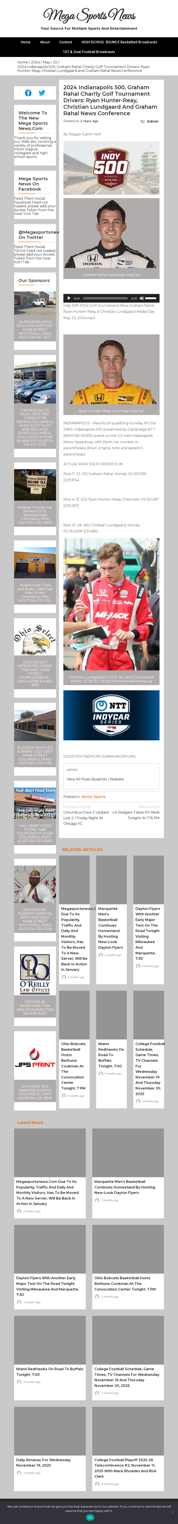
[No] (172, 1512)
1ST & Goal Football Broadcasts (89, 52)
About (45, 42)
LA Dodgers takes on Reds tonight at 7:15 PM (136, 812)
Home (26, 42)
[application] (111, 298)
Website (117, 779)
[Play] (69, 298)
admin (152, 121)
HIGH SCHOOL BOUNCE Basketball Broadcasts (119, 42)
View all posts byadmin (87, 779)
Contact (65, 42)
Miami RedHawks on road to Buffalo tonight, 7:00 (111, 1055)
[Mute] (142, 298)
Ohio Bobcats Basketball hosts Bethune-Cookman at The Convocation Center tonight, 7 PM (73, 1066)
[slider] (151, 298)
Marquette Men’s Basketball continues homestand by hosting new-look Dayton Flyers (124, 1187)
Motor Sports (94, 797)
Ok (90, 1517)
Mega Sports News (89, 16)
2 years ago (89, 121)
